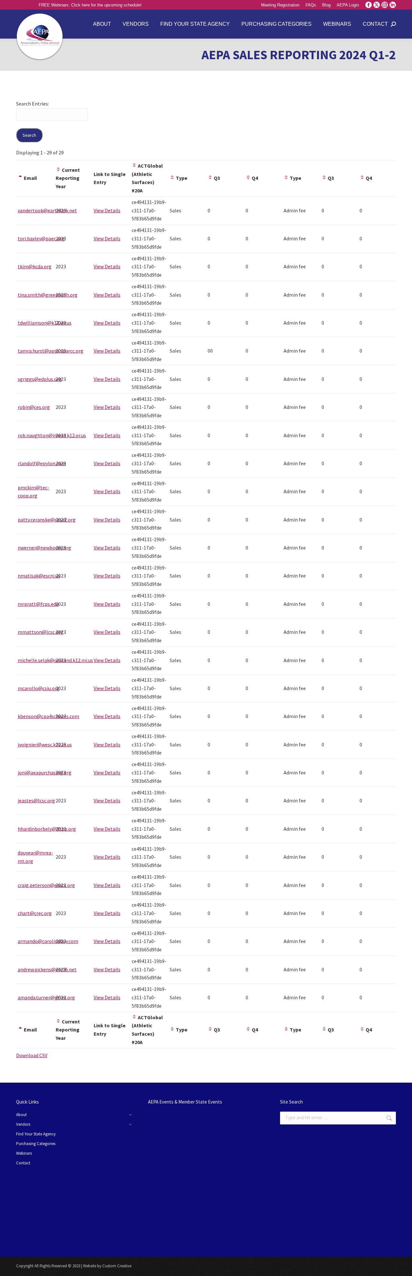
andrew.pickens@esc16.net (47, 969)
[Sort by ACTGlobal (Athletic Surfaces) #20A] (134, 165)
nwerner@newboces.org (44, 547)
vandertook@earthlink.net (47, 210)
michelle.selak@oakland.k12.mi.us (55, 660)
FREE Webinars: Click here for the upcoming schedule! (90, 5)
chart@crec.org (35, 913)
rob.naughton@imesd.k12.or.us (52, 435)
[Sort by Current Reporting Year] (58, 170)
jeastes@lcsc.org (36, 800)
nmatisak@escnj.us (39, 575)
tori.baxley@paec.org (41, 238)
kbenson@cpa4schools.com (48, 716)
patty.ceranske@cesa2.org (47, 519)
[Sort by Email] (20, 178)
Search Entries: (32, 103)
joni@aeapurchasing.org (44, 772)
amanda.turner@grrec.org (46, 997)
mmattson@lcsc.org (40, 632)
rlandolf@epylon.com (42, 463)
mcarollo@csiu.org (39, 688)
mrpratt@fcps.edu (38, 604)
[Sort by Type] (172, 178)
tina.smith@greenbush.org (48, 294)
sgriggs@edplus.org (40, 379)
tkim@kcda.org (35, 266)
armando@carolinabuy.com (48, 941)
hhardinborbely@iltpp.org (47, 829)
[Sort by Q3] (210, 178)
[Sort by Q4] (248, 178)
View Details (107, 210)
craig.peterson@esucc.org (46, 885)
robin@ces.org (34, 407)
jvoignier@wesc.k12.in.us (45, 744)
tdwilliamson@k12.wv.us (44, 322)
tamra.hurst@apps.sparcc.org (50, 350)
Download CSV (31, 1055)
